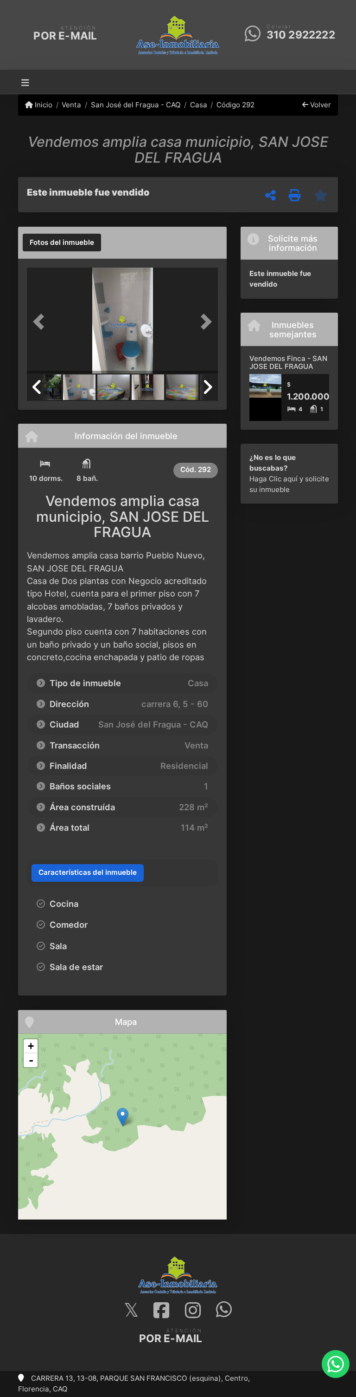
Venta (71, 104)
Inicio (42, 104)
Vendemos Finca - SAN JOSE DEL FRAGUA (288, 362)
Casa (198, 104)
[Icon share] (131, 1311)
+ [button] (31, 1046)
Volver (319, 104)
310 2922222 (301, 34)
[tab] (62, 242)
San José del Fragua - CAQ (135, 104)
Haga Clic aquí (273, 478)
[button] (41, 321)
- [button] (31, 1060)
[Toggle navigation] (25, 82)
